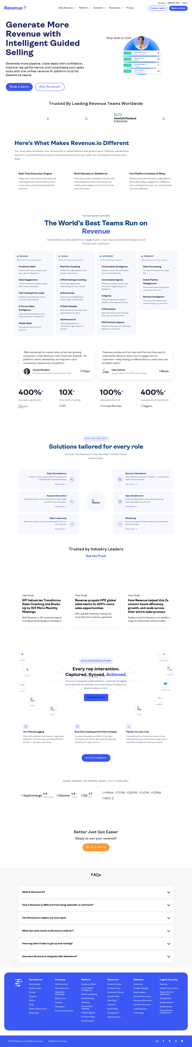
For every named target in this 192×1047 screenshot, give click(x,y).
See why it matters (96, 697)
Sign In (185, 3)
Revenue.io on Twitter (169, 1041)
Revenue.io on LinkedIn (157, 1041)
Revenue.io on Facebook (163, 1041)
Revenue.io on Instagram (176, 1041)
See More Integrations (96, 758)
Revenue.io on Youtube (182, 1041)
